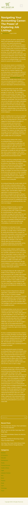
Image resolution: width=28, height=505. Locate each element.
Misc (2, 475)
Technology (4, 488)
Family (2, 462)
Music (2, 478)
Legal (2, 470)
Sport (2, 485)
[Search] (25, 417)
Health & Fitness (5, 468)
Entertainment (4, 460)
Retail (2, 483)
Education (3, 457)
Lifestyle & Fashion (5, 473)
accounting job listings (15, 77)
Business (3, 452)
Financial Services (5, 465)
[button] (21, 5)
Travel (2, 490)
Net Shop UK (6, 33)
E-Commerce (4, 455)
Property (3, 480)
